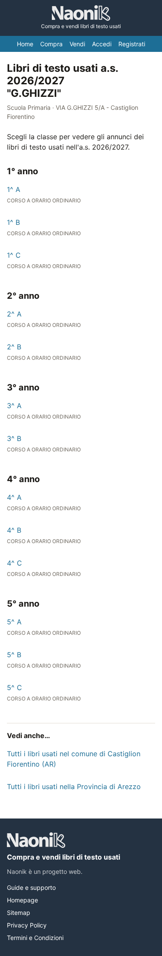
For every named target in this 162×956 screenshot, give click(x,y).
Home (25, 44)
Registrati (131, 44)
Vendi (77, 44)
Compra (51, 44)
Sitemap (18, 912)
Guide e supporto (31, 887)
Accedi (101, 44)
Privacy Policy (27, 925)
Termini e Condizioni (35, 937)
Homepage (22, 900)
